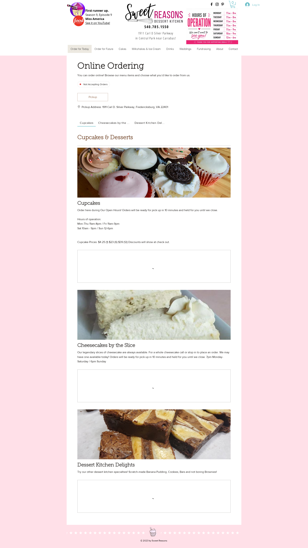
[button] (233, 4)
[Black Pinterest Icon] (222, 4)
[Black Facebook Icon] (211, 4)
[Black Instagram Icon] (217, 4)
